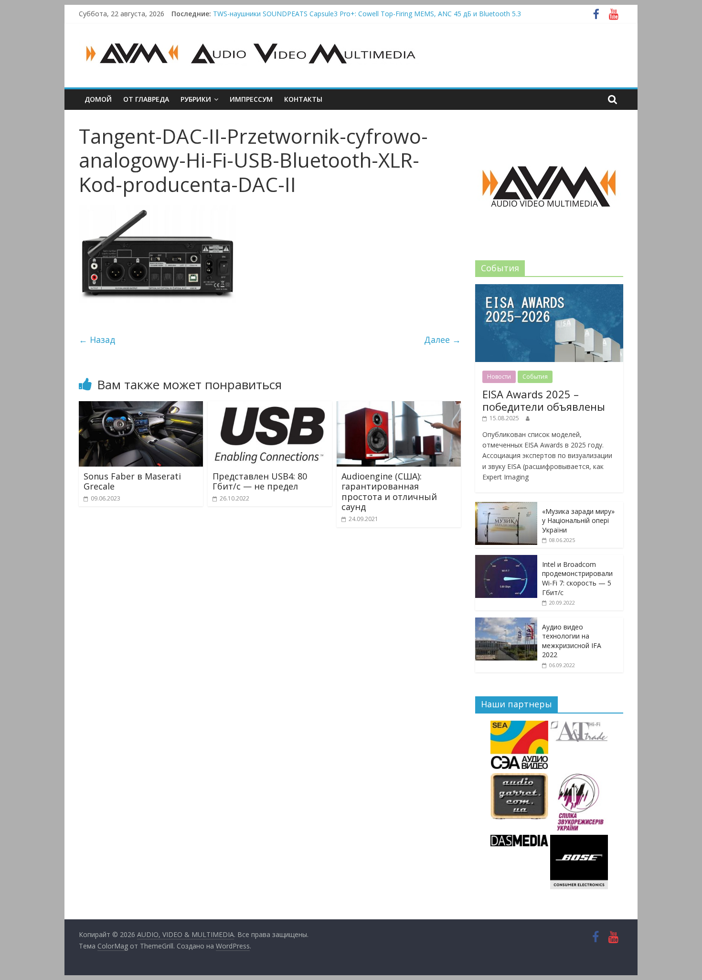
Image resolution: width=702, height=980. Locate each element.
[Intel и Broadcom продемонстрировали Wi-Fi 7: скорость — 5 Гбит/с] (506, 560)
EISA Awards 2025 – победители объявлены (543, 400)
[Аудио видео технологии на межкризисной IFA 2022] (506, 622)
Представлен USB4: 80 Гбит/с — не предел (260, 481)
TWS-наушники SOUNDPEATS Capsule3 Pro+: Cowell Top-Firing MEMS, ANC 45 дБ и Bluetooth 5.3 (367, 13)
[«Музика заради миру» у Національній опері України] (506, 506)
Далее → (442, 339)
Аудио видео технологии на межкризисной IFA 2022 (571, 641)
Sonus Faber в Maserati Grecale (132, 481)
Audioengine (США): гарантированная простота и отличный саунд (389, 491)
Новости (499, 377)
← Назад (97, 339)
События (535, 377)
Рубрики (196, 99)
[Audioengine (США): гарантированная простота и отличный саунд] (399, 407)
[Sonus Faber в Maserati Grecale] (141, 407)
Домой (98, 99)
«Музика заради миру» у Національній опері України (578, 520)
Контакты (303, 99)
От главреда (146, 99)
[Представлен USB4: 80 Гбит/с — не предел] (270, 407)
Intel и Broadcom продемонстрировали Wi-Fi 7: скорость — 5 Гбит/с (577, 578)
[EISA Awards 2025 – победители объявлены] (549, 289)
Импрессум (251, 99)
